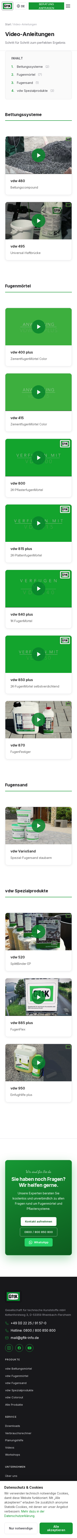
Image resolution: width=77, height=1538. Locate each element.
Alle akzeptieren (56, 1528)
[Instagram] (9, 1348)
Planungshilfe (14, 1440)
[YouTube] (29, 1348)
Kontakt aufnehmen (38, 1221)
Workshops (12, 1454)
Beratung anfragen (46, 6)
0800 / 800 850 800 (38, 1232)
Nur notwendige (21, 1528)
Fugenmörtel (29, 74)
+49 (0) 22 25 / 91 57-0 (28, 1323)
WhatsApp (41, 1242)
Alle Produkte (14, 1404)
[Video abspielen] (38, 155)
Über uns (11, 1476)
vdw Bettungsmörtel (18, 1368)
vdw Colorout (14, 1397)
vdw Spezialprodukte (35, 90)
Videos (9, 1447)
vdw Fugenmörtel (16, 1376)
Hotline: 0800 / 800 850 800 (33, 1330)
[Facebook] (19, 1348)
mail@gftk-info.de (25, 1338)
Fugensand (28, 83)
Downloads (12, 1426)
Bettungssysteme (33, 66)
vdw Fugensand (16, 1383)
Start (8, 24)
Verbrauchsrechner (18, 1433)
